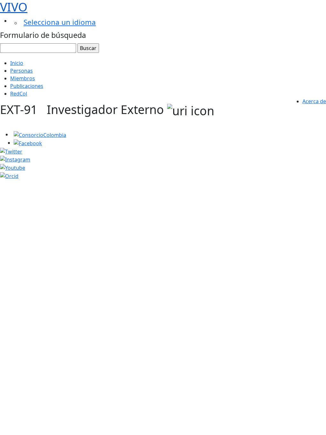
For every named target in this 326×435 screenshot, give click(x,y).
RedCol (18, 93)
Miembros (22, 78)
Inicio (16, 63)
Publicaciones (26, 85)
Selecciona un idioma (60, 22)
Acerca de (314, 101)
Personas (21, 70)
